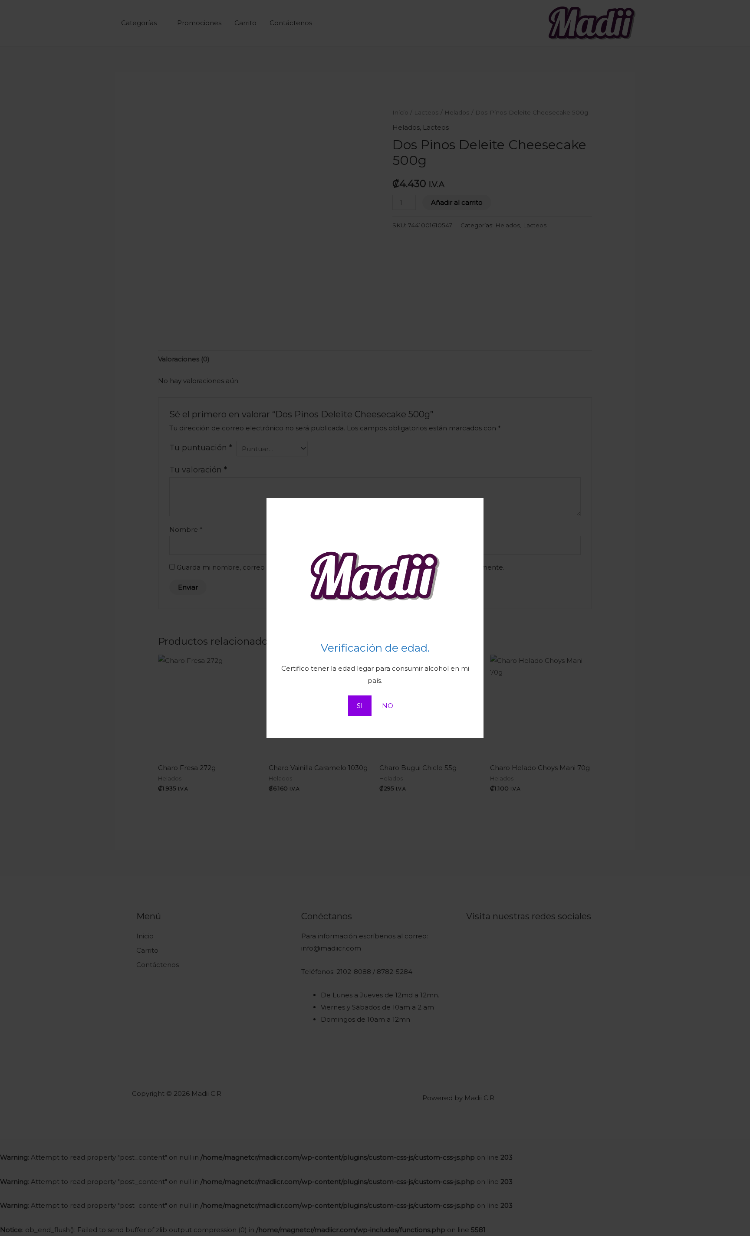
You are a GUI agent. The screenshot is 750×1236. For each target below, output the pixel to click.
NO (387, 706)
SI (360, 706)
